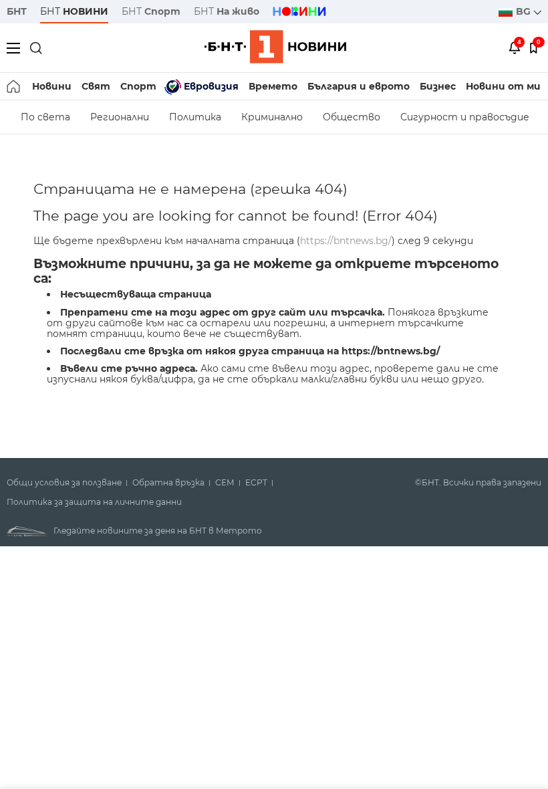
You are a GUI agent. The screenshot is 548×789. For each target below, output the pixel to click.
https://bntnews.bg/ (346, 241)
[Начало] (14, 86)
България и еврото (358, 86)
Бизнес (438, 86)
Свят (96, 86)
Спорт (138, 86)
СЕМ (225, 482)
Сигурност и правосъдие (464, 117)
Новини (52, 86)
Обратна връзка (168, 482)
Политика (195, 117)
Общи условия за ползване (64, 482)
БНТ (17, 11)
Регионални (119, 117)
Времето (273, 86)
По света (45, 117)
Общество (351, 117)
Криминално (272, 117)
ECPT (256, 482)
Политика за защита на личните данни (94, 502)
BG (524, 11)
